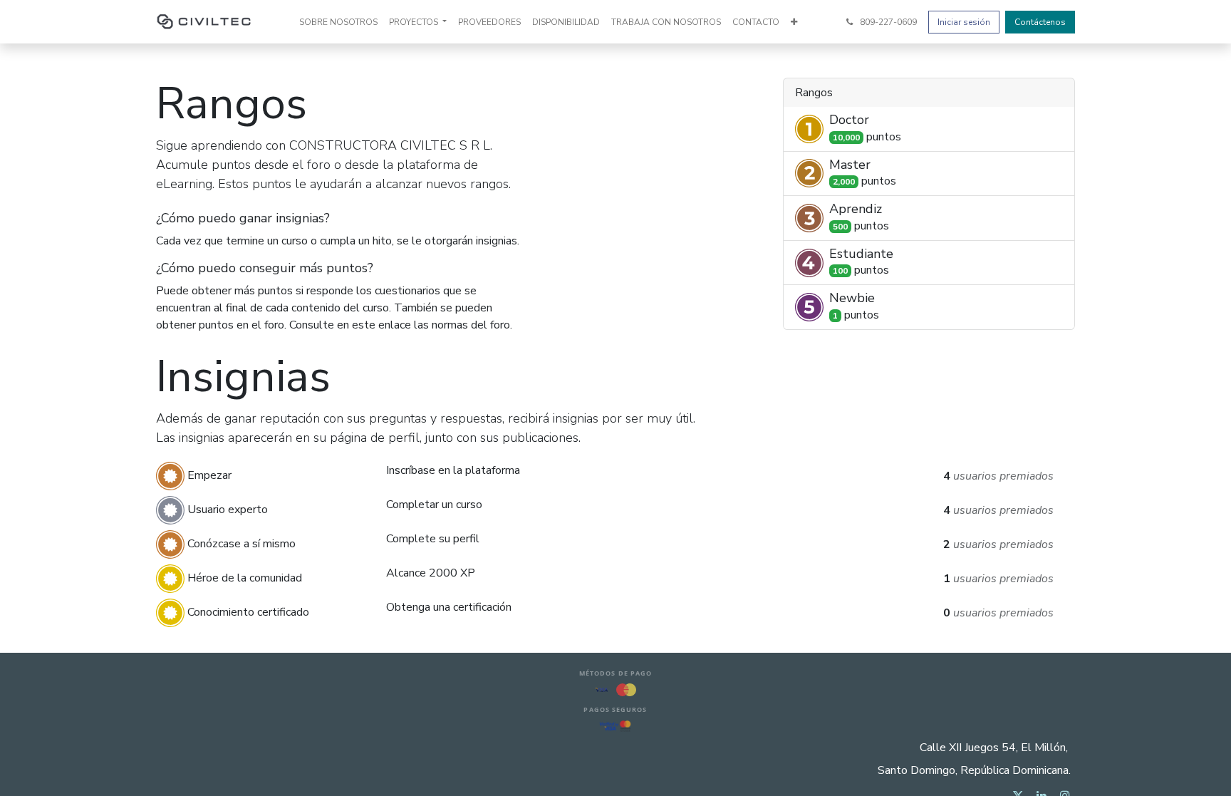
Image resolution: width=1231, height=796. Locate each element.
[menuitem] (338, 22)
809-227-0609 (887, 22)
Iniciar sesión (963, 22)
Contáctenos (1040, 22)
